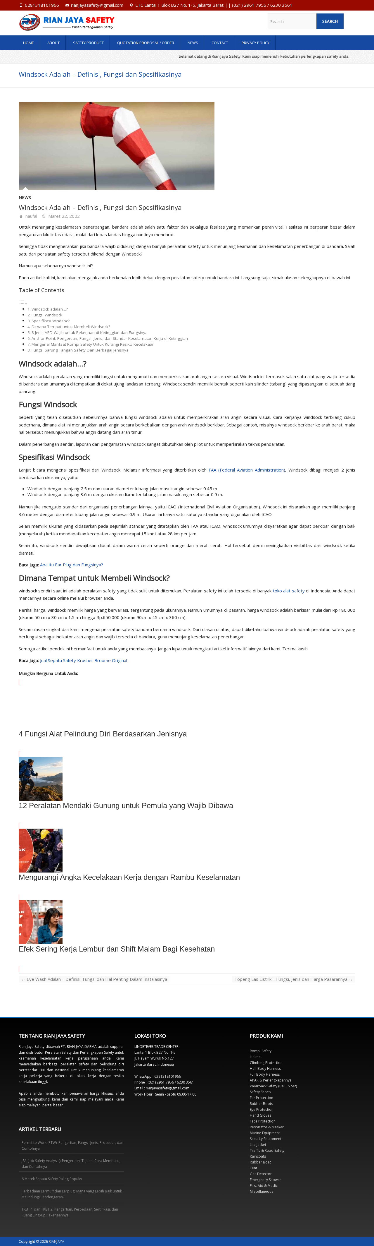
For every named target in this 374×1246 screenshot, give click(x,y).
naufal (30, 216)
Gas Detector (261, 1173)
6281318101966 (42, 5)
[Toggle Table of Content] (23, 303)
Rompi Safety (260, 1050)
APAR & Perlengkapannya (271, 1080)
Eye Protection (261, 1109)
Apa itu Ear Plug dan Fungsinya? (71, 565)
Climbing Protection (266, 1062)
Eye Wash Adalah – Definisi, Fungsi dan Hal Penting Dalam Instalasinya (94, 979)
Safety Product (88, 42)
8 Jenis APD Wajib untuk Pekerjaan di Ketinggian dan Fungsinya (90, 332)
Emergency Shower (265, 1179)
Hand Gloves (260, 1115)
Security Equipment (265, 1138)
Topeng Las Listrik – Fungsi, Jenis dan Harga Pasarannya (293, 979)
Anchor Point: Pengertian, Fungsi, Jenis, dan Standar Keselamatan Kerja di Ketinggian (110, 338)
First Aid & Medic (264, 1185)
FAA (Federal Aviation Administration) (247, 470)
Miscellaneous (261, 1191)
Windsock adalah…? (50, 309)
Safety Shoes (260, 1091)
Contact (220, 42)
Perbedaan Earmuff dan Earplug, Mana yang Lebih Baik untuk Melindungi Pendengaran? (72, 1194)
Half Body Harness (265, 1068)
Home (28, 42)
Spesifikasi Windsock (51, 320)
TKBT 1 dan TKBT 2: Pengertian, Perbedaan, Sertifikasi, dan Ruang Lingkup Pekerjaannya (70, 1212)
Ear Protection (261, 1097)
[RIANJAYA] (69, 22)
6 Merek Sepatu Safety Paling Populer (52, 1178)
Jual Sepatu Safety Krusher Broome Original (83, 660)
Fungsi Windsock (47, 315)
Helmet (256, 1056)
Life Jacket (258, 1144)
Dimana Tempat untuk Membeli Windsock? (71, 326)
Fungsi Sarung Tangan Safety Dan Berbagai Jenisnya (80, 350)
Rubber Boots (261, 1103)
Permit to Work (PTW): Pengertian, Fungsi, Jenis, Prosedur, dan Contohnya (72, 1145)
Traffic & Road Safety (267, 1150)
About (53, 42)
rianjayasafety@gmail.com (97, 5)
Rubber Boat (260, 1162)
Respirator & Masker (267, 1127)
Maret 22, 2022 (63, 216)
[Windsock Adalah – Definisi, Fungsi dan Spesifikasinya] (187, 146)
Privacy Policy (255, 42)
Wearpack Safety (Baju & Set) (273, 1086)
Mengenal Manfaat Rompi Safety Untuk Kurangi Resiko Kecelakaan (93, 344)
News (193, 42)
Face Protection (263, 1121)
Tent (253, 1168)
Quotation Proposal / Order (145, 42)
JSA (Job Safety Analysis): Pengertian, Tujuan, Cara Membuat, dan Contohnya (71, 1163)
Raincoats (258, 1156)
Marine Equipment (265, 1132)
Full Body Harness (265, 1074)
